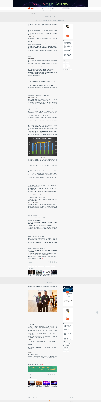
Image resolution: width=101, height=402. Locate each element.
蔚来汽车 (64, 69)
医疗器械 (46, 12)
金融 (69, 343)
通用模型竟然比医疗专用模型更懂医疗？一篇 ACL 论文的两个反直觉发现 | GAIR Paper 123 (68, 329)
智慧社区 (57, 12)
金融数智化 (36, 12)
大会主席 (36, 379)
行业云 (61, 10)
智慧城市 (57, 10)
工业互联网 (64, 10)
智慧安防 (50, 12)
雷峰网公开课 (37, 8)
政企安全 (54, 10)
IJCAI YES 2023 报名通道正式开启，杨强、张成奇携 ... (39, 386)
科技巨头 (40, 12)
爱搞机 (52, 8)
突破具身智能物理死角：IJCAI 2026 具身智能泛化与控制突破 (71, 300)
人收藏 (30, 261)
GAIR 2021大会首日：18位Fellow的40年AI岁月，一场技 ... (54, 386)
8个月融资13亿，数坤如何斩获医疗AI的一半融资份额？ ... (46, 275)
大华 (70, 69)
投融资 (43, 12)
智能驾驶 (36, 10)
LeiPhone (67, 62)
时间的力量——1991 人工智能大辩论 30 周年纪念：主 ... (46, 386)
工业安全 (63, 12)
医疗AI (41, 12)
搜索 (67, 67)
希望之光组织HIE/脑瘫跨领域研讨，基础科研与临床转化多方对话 (67, 43)
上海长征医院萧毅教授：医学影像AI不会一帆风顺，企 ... (39, 275)
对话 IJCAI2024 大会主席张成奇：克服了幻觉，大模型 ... (31, 386)
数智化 (39, 10)
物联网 (65, 12)
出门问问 (64, 347)
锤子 (67, 349)
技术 (68, 69)
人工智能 (32, 10)
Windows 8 (67, 345)
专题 (48, 8)
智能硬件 (67, 12)
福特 (63, 345)
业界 (29, 10)
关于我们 (33, 397)
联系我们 (29, 397)
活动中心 (42, 8)
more (67, 305)
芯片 (50, 10)
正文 (34, 13)
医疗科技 (47, 10)
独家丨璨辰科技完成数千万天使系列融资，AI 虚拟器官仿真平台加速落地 (68, 46)
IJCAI (32, 379)
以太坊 (64, 349)
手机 (66, 343)
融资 (63, 343)
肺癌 (29, 268)
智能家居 (72, 12)
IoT (67, 347)
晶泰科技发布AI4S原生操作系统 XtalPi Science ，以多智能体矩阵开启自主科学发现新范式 (68, 50)
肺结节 (32, 268)
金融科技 (43, 10)
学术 (31, 12)
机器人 (69, 12)
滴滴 (63, 62)
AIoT (68, 10)
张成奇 (29, 379)
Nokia (64, 67)
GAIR (45, 8)
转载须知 (42, 258)
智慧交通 (55, 12)
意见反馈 (36, 397)
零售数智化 (34, 12)
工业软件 (60, 12)
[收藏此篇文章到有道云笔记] (50, 262)
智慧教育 (53, 12)
